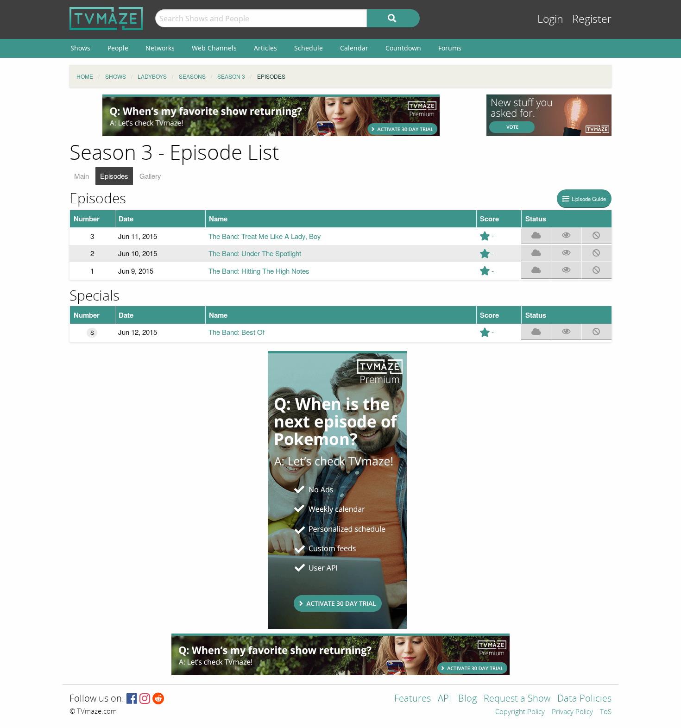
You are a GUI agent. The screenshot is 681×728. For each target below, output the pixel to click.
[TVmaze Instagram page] (144, 699)
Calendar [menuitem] (354, 48)
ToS (606, 712)
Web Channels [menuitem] (214, 48)
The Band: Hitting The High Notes (258, 271)
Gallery (150, 176)
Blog (467, 699)
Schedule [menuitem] (308, 48)
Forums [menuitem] (449, 48)
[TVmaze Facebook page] (131, 699)
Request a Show (517, 699)
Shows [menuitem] (80, 48)
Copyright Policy (520, 712)
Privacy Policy (572, 712)
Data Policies (584, 699)
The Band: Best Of (236, 332)
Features (412, 699)
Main (81, 176)
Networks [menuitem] (160, 48)
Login (550, 19)
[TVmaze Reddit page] (158, 699)
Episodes (114, 176)
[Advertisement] (271, 115)
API (444, 699)
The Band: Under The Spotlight (254, 253)
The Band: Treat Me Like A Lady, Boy (264, 236)
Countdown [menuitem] (403, 48)
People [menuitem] (117, 48)
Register (592, 19)
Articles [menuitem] (265, 48)
